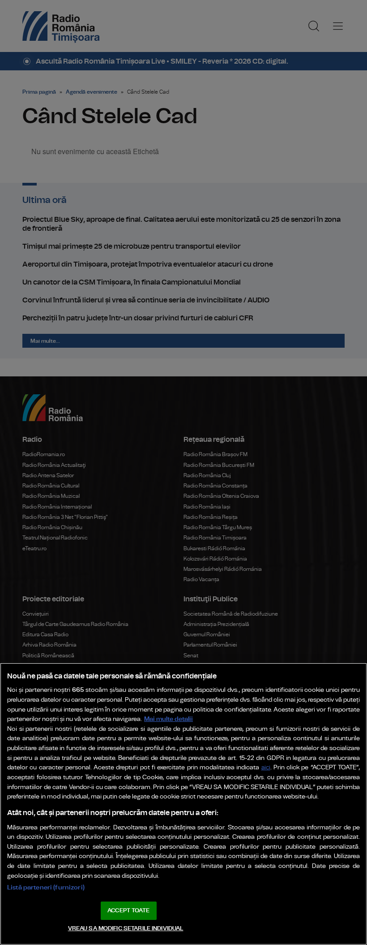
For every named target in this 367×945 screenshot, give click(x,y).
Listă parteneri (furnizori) (46, 887)
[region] (183, 804)
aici (265, 768)
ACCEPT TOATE (128, 911)
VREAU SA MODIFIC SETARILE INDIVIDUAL (126, 929)
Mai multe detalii (168, 719)
